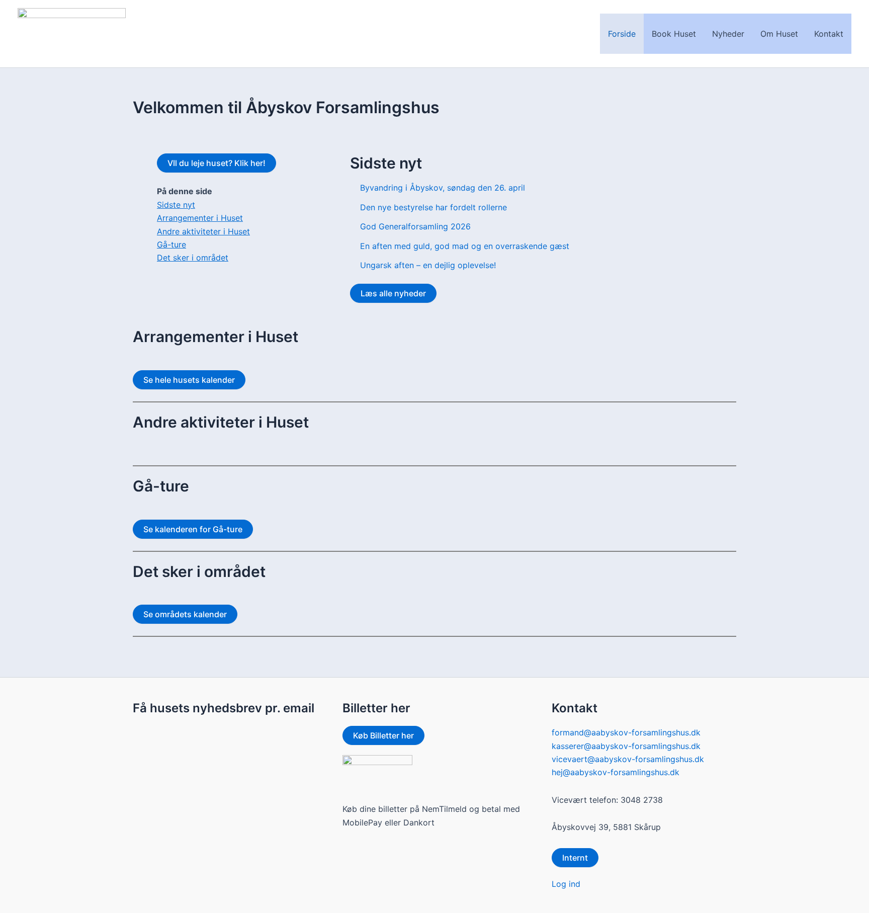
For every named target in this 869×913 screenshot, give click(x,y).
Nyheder (728, 34)
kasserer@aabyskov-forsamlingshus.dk (626, 746)
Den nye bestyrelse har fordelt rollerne (433, 207)
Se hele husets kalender (189, 380)
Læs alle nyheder (393, 293)
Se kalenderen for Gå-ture (192, 529)
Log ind (566, 884)
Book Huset (674, 34)
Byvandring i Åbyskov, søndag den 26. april (442, 188)
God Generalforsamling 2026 (415, 226)
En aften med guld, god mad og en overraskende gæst (464, 246)
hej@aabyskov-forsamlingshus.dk (615, 772)
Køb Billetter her (383, 735)
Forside (622, 34)
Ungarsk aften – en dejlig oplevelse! (428, 265)
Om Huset (779, 34)
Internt (575, 858)
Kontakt (828, 34)
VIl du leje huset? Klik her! (216, 163)
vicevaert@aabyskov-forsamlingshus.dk (628, 759)
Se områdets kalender (185, 614)
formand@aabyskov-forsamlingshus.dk (626, 732)
